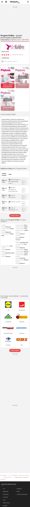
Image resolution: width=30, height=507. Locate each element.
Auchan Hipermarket (22, 494)
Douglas (5, 505)
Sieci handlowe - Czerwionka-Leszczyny (19, 475)
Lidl (4, 488)
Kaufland (19, 488)
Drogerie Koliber (7, 477)
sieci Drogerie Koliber (14, 168)
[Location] (6, 2)
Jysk (4, 500)
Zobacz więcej (15, 215)
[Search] (28, 2)
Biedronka (5, 491)
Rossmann (6, 494)
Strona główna (3, 475)
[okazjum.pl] (15, 2)
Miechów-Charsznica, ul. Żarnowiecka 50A (13, 189)
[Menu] (2, 2)
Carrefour (5, 497)
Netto (18, 491)
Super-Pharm (6, 502)
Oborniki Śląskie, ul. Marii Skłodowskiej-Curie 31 (14, 181)
